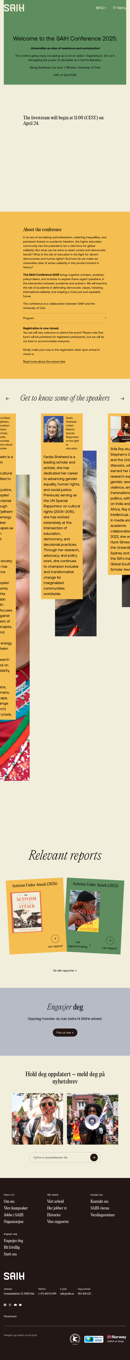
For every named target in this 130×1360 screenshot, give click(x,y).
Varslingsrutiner (103, 1215)
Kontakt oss (99, 1202)
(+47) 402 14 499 (47, 1293)
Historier (54, 1215)
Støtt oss (10, 1254)
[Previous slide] (7, 399)
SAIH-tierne (100, 1208)
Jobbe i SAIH (13, 1215)
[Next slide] (122, 399)
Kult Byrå (32, 1335)
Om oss (9, 1202)
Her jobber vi (57, 1208)
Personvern (10, 1316)
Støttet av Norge (115, 1341)
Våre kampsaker (16, 1208)
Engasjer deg (13, 1241)
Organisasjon (13, 1222)
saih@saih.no (67, 1293)
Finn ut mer (65, 1032)
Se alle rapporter (65, 970)
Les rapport (55, 946)
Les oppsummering (79, 944)
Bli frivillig (12, 1247)
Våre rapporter (58, 1222)
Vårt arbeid (55, 1202)
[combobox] (101, 8)
